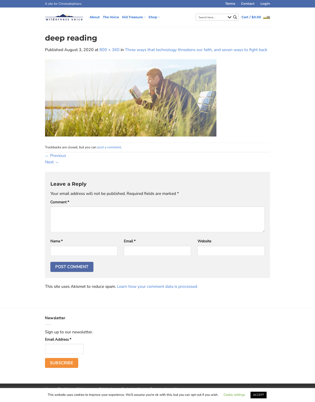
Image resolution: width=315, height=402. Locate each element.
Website (204, 241)
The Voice (111, 17)
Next (52, 162)
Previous (55, 155)
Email (130, 241)
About (95, 17)
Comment (59, 202)
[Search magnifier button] (235, 17)
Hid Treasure (132, 17)
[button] (256, 17)
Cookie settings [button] (234, 395)
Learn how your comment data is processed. (157, 286)
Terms (230, 4)
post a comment (109, 147)
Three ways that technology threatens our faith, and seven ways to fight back (196, 50)
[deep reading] (130, 97)
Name (56, 241)
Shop (152, 17)
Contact (248, 4)
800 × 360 (109, 50)
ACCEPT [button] (258, 395)
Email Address (58, 339)
